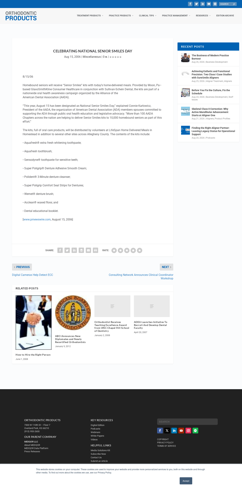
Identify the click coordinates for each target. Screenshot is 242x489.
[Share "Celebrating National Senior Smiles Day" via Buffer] (81, 250)
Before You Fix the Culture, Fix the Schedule (211, 92)
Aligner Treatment (214, 81)
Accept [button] (186, 480)
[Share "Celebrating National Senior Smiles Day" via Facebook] (60, 250)
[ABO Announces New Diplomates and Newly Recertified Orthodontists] (73, 313)
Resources (202, 15)
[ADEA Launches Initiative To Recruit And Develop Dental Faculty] (152, 306)
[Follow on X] (167, 430)
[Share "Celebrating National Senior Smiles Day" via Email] (88, 250)
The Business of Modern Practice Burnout (210, 57)
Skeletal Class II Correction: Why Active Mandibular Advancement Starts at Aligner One (210, 112)
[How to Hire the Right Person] (34, 322)
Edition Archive (225, 15)
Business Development (217, 62)
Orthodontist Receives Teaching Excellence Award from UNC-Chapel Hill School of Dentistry (111, 326)
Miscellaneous (92, 56)
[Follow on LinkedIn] (174, 430)
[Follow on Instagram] (188, 430)
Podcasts (210, 138)
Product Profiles (222, 118)
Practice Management (175, 15)
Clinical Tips (146, 15)
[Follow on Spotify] (195, 430)
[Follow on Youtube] (181, 430)
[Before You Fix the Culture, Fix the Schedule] (185, 92)
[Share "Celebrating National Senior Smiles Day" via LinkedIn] (74, 250)
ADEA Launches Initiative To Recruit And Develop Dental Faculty (150, 324)
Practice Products (120, 15)
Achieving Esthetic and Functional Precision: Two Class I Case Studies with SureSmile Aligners (212, 74)
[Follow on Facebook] (160, 430)
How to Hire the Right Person (33, 354)
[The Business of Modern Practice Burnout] (185, 57)
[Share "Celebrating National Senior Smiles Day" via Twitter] (67, 250)
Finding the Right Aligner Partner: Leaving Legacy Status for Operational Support (213, 131)
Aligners (228, 81)
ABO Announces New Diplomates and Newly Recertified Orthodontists (70, 339)
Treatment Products (89, 15)
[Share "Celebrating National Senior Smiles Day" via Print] (95, 250)
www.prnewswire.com (37, 219)
